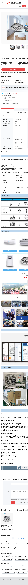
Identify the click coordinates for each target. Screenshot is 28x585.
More (2, 575)
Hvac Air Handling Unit (22, 572)
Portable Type (17, 543)
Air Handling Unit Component (8, 572)
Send (13, 502)
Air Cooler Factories (6, 566)
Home (2, 9)
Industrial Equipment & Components (11, 9)
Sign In (3, 103)
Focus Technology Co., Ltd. (17, 579)
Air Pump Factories (18, 566)
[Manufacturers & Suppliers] (14, 2)
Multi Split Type (17, 541)
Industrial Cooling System (17, 556)
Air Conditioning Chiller (7, 559)
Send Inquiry (13, 69)
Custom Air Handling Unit (20, 569)
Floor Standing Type (5, 543)
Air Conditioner (5, 556)
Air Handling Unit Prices (7, 569)
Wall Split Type (4, 541)
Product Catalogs (20, 538)
